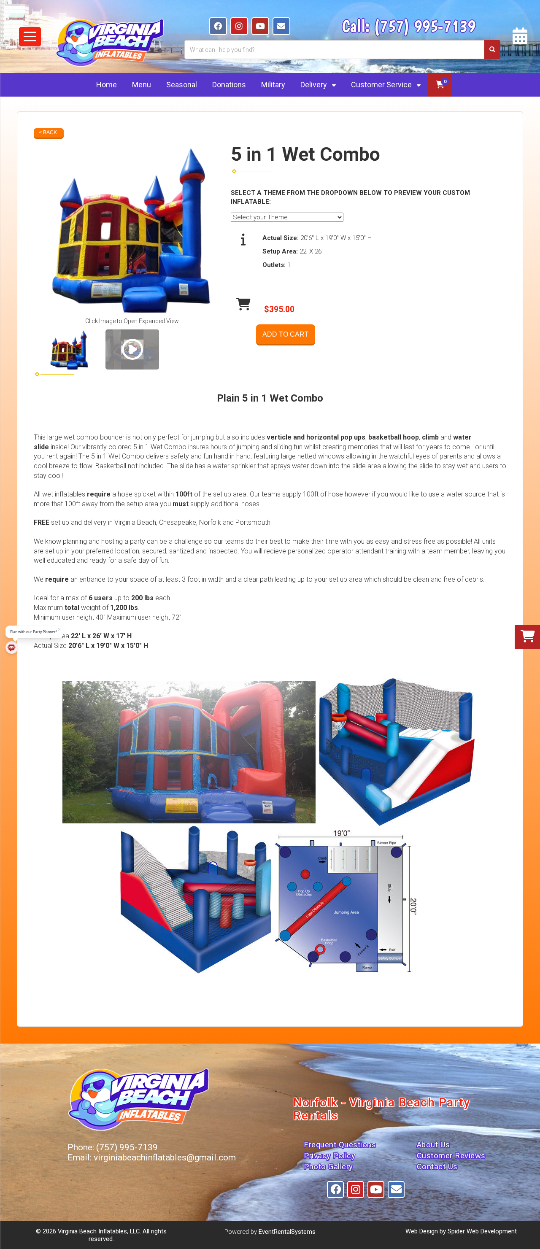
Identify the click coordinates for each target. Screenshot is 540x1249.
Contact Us (437, 1166)
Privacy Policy (329, 1155)
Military (273, 84)
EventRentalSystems (287, 1232)
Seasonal (181, 84)
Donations (229, 84)
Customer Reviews (451, 1155)
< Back (48, 132)
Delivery (314, 84)
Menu (141, 84)
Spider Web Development (482, 1231)
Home (106, 84)
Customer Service (382, 84)
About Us (433, 1144)
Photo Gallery (328, 1166)
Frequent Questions (340, 1144)
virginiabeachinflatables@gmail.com (165, 1157)
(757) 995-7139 (424, 26)
